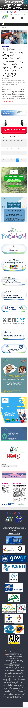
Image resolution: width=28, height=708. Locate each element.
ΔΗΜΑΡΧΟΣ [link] (5, 46)
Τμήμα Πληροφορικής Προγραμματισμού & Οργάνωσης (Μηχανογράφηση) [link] (14, 662)
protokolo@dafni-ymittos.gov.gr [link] (14, 8)
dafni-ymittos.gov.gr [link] (15, 697)
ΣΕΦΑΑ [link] (16, 84)
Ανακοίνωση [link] (20, 80)
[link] (26, 2)
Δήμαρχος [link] (10, 80)
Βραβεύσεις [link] (11, 84)
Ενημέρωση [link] (14, 80)
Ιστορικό (3, 464)
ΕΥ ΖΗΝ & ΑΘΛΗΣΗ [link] (15, 82)
